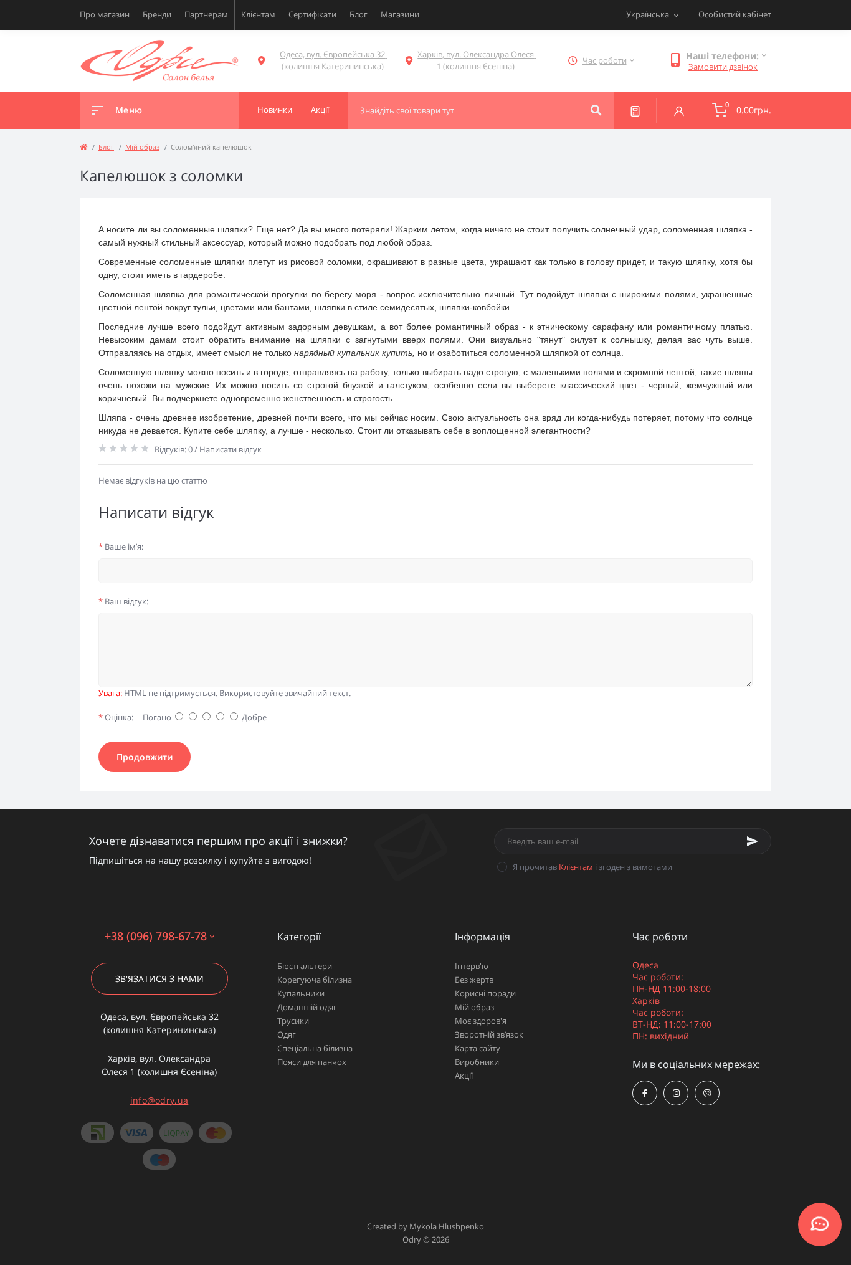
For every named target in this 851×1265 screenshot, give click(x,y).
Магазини (400, 14)
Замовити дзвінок (723, 67)
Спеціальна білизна (315, 1048)
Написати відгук (230, 449)
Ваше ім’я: (120, 546)
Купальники (301, 993)
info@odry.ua (159, 1100)
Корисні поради (485, 993)
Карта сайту (477, 1048)
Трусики (293, 1020)
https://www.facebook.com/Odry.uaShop (644, 1093)
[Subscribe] (752, 841)
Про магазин (105, 14)
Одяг (286, 1034)
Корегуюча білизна (314, 979)
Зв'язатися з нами (159, 979)
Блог (358, 14)
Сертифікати (312, 14)
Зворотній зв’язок (489, 1034)
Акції (464, 1075)
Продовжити (144, 757)
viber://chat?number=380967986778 (707, 1093)
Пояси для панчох (311, 1061)
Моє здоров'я (480, 1020)
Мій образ (142, 146)
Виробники (477, 1061)
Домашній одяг (307, 1007)
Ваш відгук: (123, 601)
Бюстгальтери (304, 965)
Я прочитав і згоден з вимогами (592, 867)
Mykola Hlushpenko (446, 1226)
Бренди (157, 14)
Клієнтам (258, 14)
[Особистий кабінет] (679, 110)
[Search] (596, 110)
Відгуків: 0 (174, 449)
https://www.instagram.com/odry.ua (675, 1093)
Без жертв (474, 979)
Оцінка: (115, 717)
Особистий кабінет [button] (734, 14)
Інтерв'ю (471, 965)
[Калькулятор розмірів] (635, 110)
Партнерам (206, 14)
